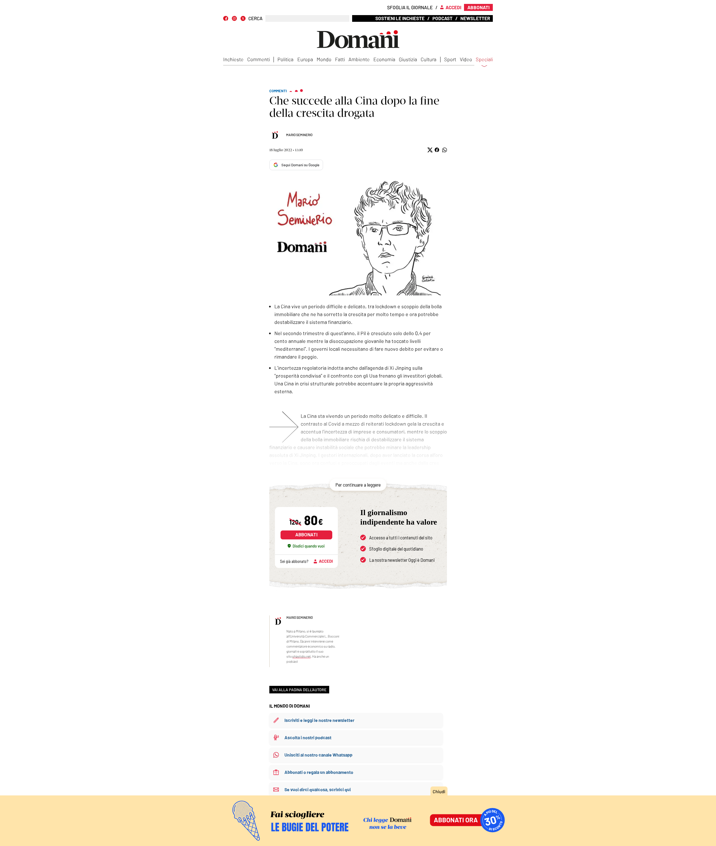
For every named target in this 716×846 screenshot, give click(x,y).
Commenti (258, 59)
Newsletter (475, 18)
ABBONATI (306, 534)
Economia (384, 59)
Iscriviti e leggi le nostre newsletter (319, 720)
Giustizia (408, 59)
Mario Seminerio (299, 135)
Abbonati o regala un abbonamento (318, 772)
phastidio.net (301, 656)
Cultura (428, 59)
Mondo (324, 59)
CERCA (255, 18)
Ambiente (359, 59)
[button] (429, 150)
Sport (450, 59)
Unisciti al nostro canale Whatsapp (318, 754)
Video (466, 59)
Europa (305, 59)
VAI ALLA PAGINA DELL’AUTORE (299, 689)
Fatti (340, 59)
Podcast (442, 18)
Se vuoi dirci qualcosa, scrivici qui (317, 789)
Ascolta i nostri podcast (307, 737)
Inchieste (233, 59)
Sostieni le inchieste (400, 18)
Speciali (484, 59)
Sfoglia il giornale (410, 7)
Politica (285, 59)
